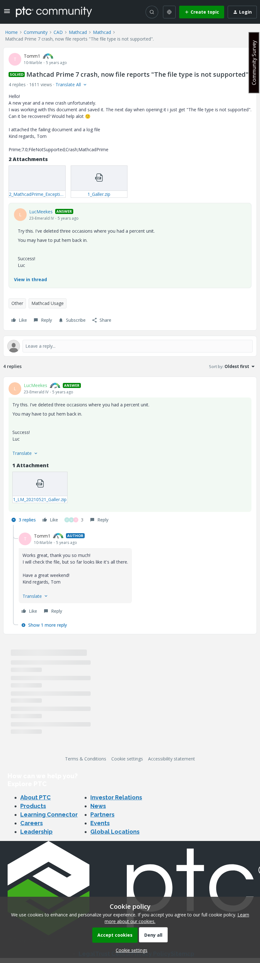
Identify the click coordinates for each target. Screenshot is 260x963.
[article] (130, 453)
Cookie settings (127, 759)
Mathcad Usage (47, 303)
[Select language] (169, 12)
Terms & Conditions (85, 759)
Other (17, 303)
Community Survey (253, 62)
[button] (7, 13)
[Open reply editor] (130, 346)
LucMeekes (41, 212)
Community (36, 32)
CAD (58, 32)
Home (11, 32)
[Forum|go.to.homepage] (54, 12)
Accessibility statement (171, 759)
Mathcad (78, 32)
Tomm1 (32, 56)
